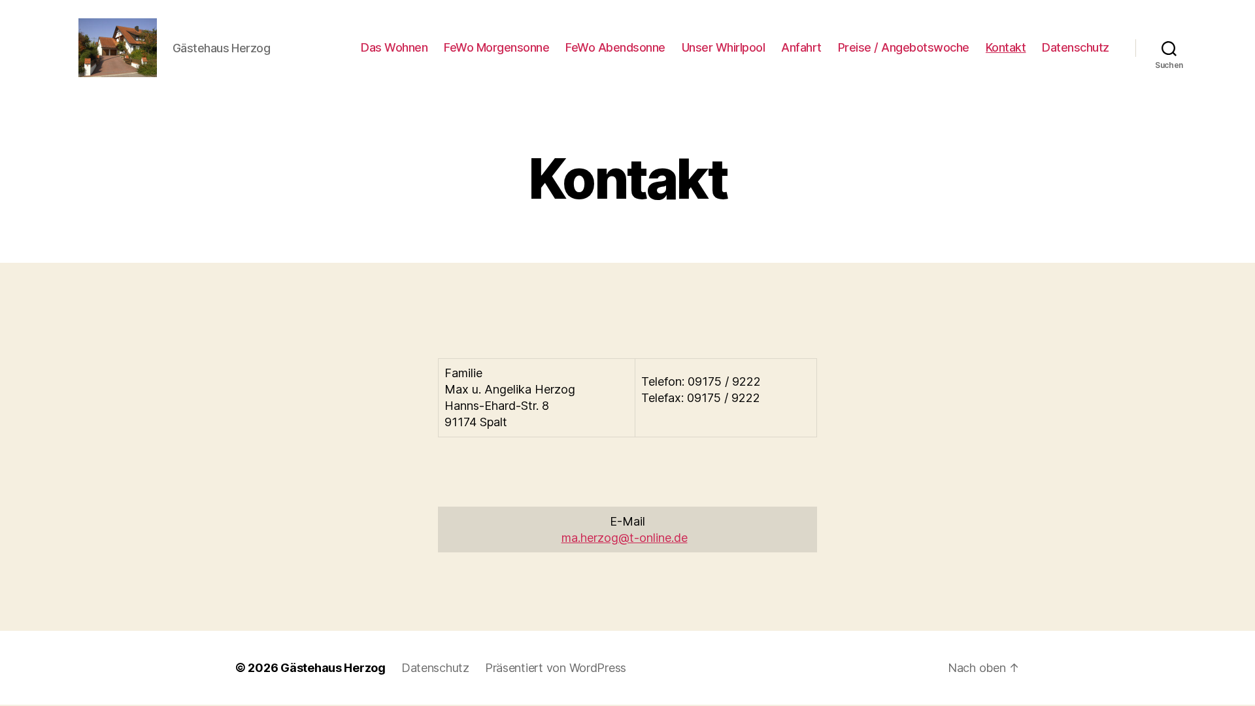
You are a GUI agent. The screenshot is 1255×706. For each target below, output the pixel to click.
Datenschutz (1075, 47)
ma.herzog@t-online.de (624, 538)
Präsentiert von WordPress (555, 668)
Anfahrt (801, 47)
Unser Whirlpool (723, 47)
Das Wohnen (394, 47)
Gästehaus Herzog (333, 668)
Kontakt (1006, 47)
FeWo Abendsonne (615, 47)
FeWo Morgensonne (496, 47)
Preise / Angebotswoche (903, 47)
